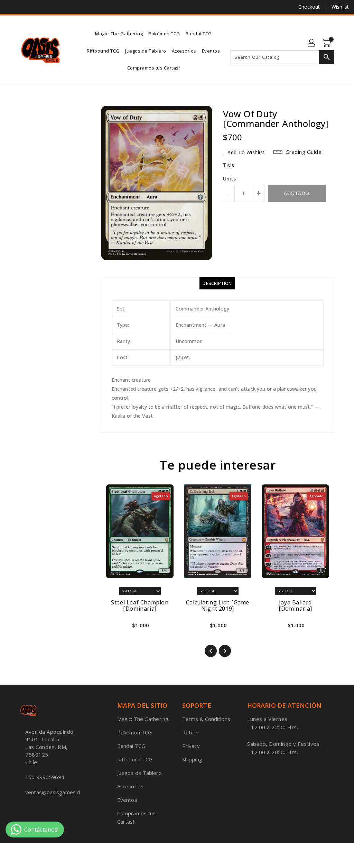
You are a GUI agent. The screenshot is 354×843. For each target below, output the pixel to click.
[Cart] (327, 43)
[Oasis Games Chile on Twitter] (23, 7)
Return (190, 732)
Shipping (192, 759)
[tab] (217, 283)
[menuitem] (119, 33)
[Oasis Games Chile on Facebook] (11, 7)
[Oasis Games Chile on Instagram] (35, 7)
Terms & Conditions (206, 718)
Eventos (127, 799)
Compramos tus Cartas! (136, 817)
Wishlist (340, 6)
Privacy (191, 745)
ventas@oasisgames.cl (52, 792)
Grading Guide (304, 151)
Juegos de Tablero (139, 772)
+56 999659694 (44, 776)
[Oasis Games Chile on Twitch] (48, 7)
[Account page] (312, 43)
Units (229, 178)
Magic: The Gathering (142, 718)
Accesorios (130, 786)
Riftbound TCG (134, 759)
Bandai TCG (131, 745)
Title (229, 164)
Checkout (309, 6)
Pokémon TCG (134, 732)
